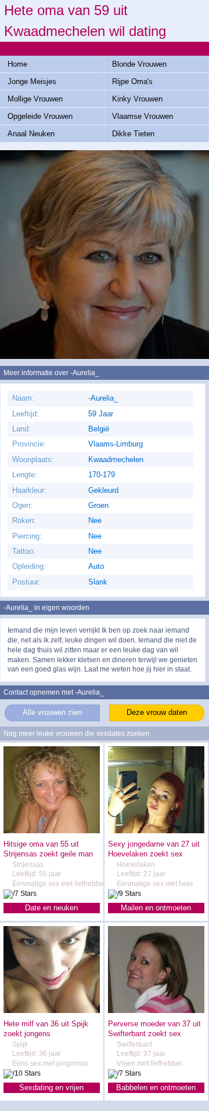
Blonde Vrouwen (139, 64)
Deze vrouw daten (157, 712)
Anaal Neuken (31, 133)
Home (17, 64)
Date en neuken (51, 907)
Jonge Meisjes (32, 81)
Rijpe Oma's (132, 81)
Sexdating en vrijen (51, 1087)
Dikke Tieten (133, 133)
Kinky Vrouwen (137, 99)
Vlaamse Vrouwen (142, 116)
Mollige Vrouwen (35, 99)
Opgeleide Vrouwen (40, 116)
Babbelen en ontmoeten (156, 1087)
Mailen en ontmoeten (156, 907)
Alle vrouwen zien (52, 712)
